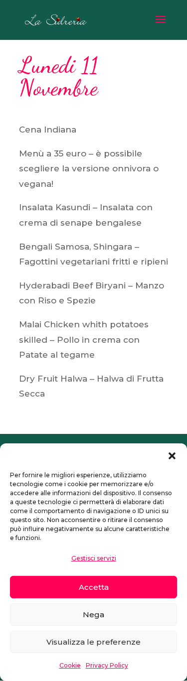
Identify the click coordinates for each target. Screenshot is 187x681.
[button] (172, 456)
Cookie (70, 665)
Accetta (94, 587)
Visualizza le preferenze (93, 642)
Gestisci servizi (93, 558)
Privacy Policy (107, 665)
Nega (93, 614)
